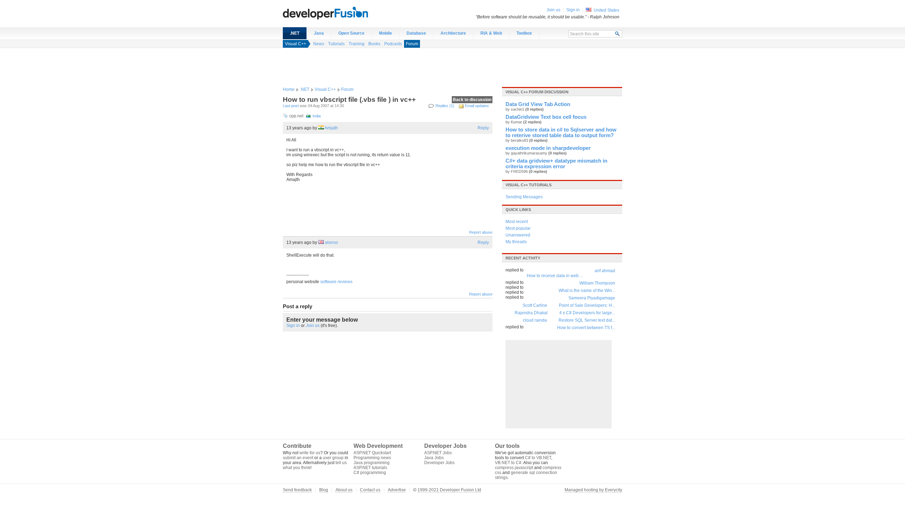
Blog (323, 489)
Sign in (293, 325)
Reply (483, 127)
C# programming (370, 472)
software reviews (336, 281)
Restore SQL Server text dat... (587, 320)
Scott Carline (534, 305)
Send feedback (297, 489)
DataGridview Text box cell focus (546, 117)
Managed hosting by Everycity (593, 489)
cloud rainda (535, 320)
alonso (331, 242)
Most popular (518, 228)
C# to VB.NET (538, 457)
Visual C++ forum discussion (537, 92)
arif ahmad (605, 270)
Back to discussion (472, 99)
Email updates (477, 106)
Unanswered (518, 235)
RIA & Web (491, 33)
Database (416, 33)
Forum (412, 43)
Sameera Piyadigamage (591, 298)
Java (319, 33)
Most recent (517, 221)
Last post (291, 106)
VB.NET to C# (508, 462)
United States (606, 10)
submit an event (298, 457)
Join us (313, 325)
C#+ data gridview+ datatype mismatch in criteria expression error (556, 163)
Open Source (351, 33)
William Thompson (597, 283)
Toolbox (524, 33)
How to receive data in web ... (555, 275)
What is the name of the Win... (587, 290)
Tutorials (336, 43)
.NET (294, 33)
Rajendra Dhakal (531, 312)
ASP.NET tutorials (370, 467)
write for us (309, 452)
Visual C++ (295, 43)
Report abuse (480, 232)
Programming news (372, 457)
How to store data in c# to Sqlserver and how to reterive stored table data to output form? (561, 132)
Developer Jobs (439, 462)
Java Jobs (434, 457)
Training (356, 43)
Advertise (397, 489)
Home (288, 89)
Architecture (453, 33)
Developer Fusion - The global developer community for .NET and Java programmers (343, 12)
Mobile (385, 33)
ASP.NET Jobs (438, 452)
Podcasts (393, 43)
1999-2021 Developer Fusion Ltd (449, 489)
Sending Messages (524, 196)
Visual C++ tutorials (528, 185)
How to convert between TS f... (586, 327)
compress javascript (514, 467)
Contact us (370, 489)
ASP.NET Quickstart (372, 452)
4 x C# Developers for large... (587, 312)
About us (343, 489)
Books (374, 43)
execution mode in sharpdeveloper (548, 148)
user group (333, 457)
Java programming (372, 462)
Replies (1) (445, 106)
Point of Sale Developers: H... (587, 305)
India (317, 116)
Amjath (331, 127)
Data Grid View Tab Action (538, 104)
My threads (516, 241)
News (318, 43)
